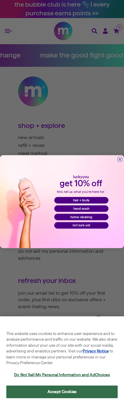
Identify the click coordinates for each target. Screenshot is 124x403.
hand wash (81, 208)
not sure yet (81, 225)
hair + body (81, 200)
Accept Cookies (62, 391)
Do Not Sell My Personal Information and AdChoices (62, 375)
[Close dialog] (119, 159)
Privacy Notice (96, 351)
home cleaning (81, 217)
